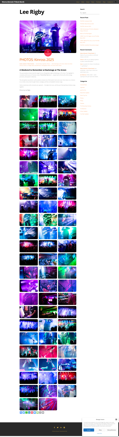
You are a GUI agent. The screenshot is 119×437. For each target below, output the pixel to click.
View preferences (111, 430)
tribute (60, 65)
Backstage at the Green (59, 63)
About (77, 2)
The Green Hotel (54, 65)
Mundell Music (38, 65)
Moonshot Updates (84, 92)
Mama (33, 65)
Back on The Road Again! (86, 33)
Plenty (81, 100)
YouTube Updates (84, 114)
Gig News (44, 63)
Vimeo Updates (83, 111)
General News (39, 63)
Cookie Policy (99, 433)
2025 (53, 63)
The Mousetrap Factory (85, 106)
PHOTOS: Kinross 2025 (37, 59)
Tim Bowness (83, 108)
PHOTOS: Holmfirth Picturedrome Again (89, 45)
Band (66, 63)
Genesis (21, 65)
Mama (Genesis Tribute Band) (27, 63)
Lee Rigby (29, 65)
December (70, 63)
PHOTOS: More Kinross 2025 (87, 23)
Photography (44, 65)
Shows (87, 2)
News (92, 2)
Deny (100, 430)
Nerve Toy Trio (83, 95)
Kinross (25, 65)
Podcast (82, 103)
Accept (88, 430)
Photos (48, 63)
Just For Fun (83, 90)
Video (82, 2)
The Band (98, 2)
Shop (104, 2)
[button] (116, 419)
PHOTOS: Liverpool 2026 (86, 21)
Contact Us (110, 2)
